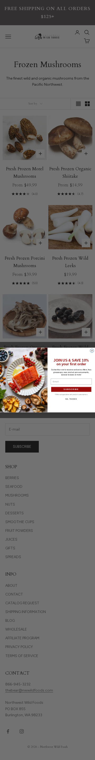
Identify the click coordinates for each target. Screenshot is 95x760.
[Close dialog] (92, 351)
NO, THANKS (71, 399)
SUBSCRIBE (71, 389)
